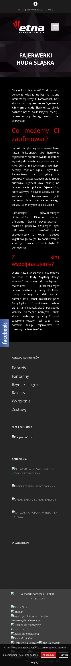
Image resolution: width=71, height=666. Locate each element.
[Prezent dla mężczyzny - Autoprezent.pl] (35, 626)
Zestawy (19, 409)
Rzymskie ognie (26, 384)
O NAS (49, 9)
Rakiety (18, 392)
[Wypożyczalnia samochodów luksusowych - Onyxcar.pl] (35, 618)
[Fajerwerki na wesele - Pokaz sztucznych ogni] (35, 595)
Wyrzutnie (21, 401)
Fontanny (20, 376)
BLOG (21, 9)
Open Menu (55, 27)
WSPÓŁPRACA (35, 9)
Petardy (19, 367)
